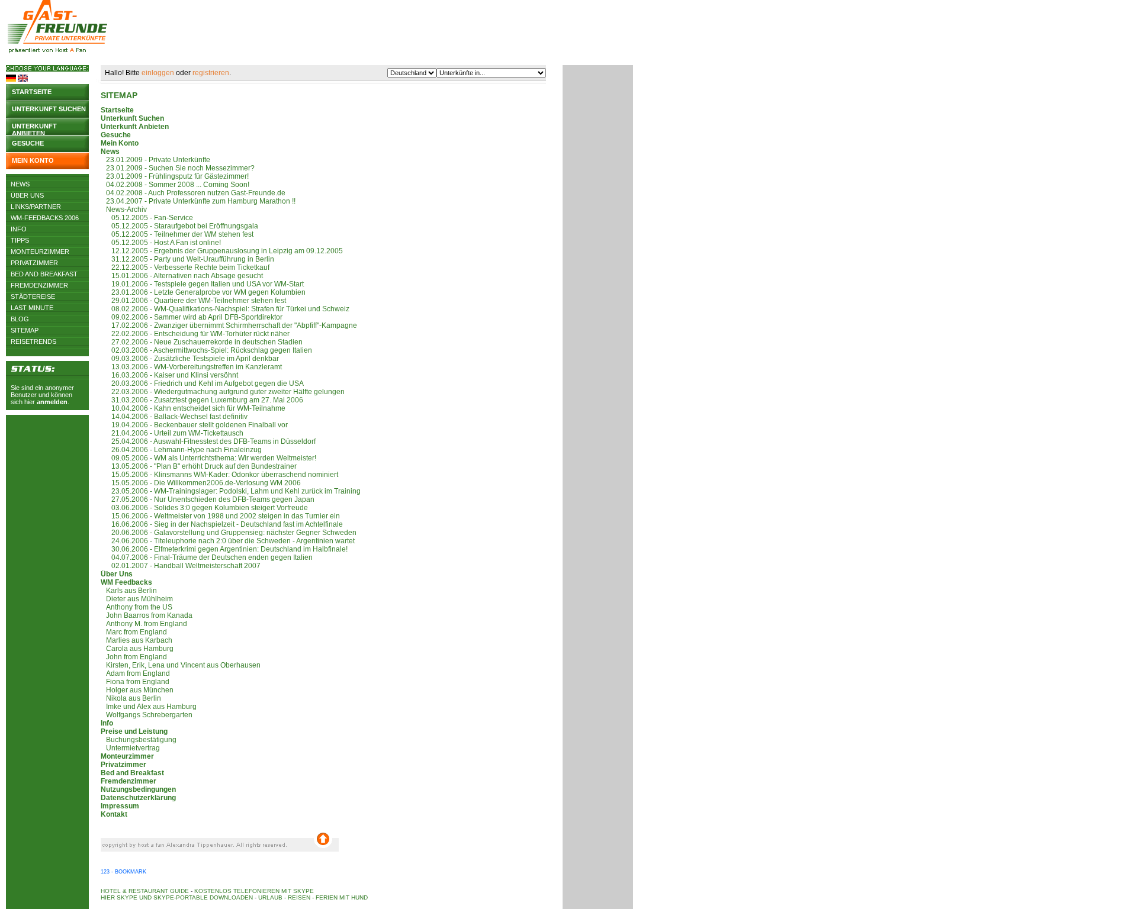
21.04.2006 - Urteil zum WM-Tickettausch (172, 433)
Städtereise (33, 296)
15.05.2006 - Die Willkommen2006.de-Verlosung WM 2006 (201, 483)
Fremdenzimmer (39, 285)
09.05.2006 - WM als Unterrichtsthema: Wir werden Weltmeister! (208, 458)
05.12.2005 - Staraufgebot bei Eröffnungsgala (179, 226)
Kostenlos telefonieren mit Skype (254, 891)
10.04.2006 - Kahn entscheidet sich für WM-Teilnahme (193, 408)
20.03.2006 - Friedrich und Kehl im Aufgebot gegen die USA (202, 383)
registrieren (210, 73)
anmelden (52, 401)
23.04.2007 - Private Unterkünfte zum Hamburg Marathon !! (198, 201)
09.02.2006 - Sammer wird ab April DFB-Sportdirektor (191, 317)
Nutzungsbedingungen (138, 789)
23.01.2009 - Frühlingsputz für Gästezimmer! (175, 176)
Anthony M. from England (144, 624)
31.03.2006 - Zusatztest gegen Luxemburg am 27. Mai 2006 (202, 400)
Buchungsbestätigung (138, 740)
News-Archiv (124, 209)
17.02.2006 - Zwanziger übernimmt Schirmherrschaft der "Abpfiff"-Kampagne (229, 325)
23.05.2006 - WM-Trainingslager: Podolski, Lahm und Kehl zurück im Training (231, 491)
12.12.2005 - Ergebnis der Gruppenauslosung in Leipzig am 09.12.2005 (222, 251)
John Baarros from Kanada (146, 615)
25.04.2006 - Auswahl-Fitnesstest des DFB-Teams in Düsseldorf (208, 441)
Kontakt (114, 814)
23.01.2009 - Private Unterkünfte (155, 160)
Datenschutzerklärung (138, 798)
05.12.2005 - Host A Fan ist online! (161, 242)
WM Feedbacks (126, 582)
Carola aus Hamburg (137, 648)
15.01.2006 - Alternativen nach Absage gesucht (182, 276)
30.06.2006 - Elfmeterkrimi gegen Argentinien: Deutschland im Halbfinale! (224, 549)
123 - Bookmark (123, 872)
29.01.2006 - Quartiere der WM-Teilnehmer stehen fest (193, 300)
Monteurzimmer (40, 251)
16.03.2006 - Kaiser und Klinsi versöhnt (169, 375)
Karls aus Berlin (129, 590)
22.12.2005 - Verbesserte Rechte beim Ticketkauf (185, 267)
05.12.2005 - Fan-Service (147, 218)
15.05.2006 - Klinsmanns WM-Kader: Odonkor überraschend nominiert (219, 474)
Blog (20, 319)
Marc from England (134, 632)
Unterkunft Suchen (132, 118)
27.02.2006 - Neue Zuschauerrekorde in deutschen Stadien (202, 342)
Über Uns (117, 574)
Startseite (32, 91)
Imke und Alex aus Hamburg (149, 706)
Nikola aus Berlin (131, 698)
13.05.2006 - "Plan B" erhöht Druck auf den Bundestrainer (199, 466)
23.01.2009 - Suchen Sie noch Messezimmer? (178, 168)
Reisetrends (33, 341)
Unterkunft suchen (49, 108)
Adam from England (135, 673)
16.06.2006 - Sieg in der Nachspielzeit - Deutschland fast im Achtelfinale (222, 524)
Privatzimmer (34, 262)
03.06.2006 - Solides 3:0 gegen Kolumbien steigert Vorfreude (204, 508)
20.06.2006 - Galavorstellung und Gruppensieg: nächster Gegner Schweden (228, 532)
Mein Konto (33, 160)
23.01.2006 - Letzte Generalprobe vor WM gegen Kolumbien (203, 292)
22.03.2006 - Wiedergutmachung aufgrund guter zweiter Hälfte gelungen (223, 392)
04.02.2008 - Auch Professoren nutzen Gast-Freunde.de (193, 193)
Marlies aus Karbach (136, 640)
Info (19, 229)
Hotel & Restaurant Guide (145, 891)
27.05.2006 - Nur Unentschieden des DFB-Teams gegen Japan (207, 499)
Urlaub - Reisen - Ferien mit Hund (313, 897)
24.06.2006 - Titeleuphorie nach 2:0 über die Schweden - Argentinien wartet (228, 541)
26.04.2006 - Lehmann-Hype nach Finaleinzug (181, 450)
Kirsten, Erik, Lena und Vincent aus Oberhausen (181, 665)
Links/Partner (36, 206)
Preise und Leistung (134, 731)
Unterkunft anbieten (34, 129)
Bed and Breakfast (44, 274)
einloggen (158, 73)
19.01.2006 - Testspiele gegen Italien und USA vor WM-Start (202, 284)
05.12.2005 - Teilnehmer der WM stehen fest (177, 234)
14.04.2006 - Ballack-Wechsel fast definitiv (174, 416)
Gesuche (28, 143)
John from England (134, 657)
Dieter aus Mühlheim (137, 599)
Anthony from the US (136, 607)
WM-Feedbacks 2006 (45, 217)
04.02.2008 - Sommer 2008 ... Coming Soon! (175, 184)
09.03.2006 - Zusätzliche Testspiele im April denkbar (190, 358)
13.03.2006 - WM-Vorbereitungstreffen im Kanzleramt (191, 367)
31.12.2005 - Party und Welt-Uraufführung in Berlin (187, 259)
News (20, 184)
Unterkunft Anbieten (135, 127)
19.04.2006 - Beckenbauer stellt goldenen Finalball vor (194, 425)
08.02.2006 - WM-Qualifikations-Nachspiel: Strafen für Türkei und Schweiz (225, 309)
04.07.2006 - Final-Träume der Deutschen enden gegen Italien (207, 557)
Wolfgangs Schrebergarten (146, 715)
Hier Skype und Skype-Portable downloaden (177, 897)
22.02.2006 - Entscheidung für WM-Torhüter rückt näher (195, 334)
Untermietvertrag (130, 748)
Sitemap (24, 330)
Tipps (20, 240)
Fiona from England (135, 682)
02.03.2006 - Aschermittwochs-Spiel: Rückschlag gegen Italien (206, 350)
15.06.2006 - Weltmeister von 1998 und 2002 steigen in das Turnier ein (220, 516)
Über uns (27, 195)
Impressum (120, 806)
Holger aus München (137, 690)
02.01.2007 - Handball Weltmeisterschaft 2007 (181, 566)
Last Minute (32, 307)
